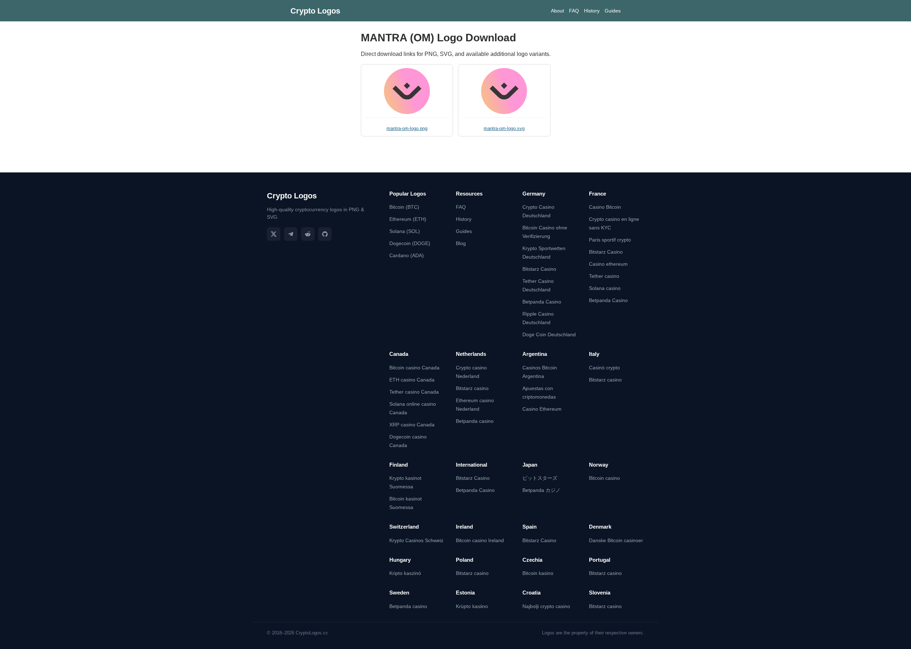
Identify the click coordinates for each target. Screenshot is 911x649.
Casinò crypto (604, 367)
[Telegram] (290, 234)
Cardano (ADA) (406, 255)
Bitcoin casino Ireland (480, 540)
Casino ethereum (608, 264)
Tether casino (604, 276)
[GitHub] (325, 234)
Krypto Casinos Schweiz (416, 540)
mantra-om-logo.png (406, 128)
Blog (461, 243)
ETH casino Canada (412, 380)
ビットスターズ (539, 478)
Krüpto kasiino (472, 606)
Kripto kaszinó (405, 573)
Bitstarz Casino (539, 269)
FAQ (574, 11)
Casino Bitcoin (605, 207)
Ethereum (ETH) (407, 219)
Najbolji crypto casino (546, 606)
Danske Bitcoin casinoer (616, 540)
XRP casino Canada (412, 424)
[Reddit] (308, 234)
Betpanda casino (475, 421)
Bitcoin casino (604, 478)
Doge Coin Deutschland (549, 334)
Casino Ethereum (542, 409)
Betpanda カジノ (541, 490)
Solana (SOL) (404, 231)
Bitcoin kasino (537, 573)
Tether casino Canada (414, 392)
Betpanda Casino (541, 302)
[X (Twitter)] (273, 234)
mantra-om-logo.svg (504, 128)
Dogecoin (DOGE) (409, 243)
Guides (613, 11)
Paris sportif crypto (610, 240)
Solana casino (605, 288)
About (557, 11)
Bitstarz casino (472, 388)
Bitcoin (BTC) (404, 207)
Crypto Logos (315, 10)
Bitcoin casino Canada (414, 367)
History (592, 11)
